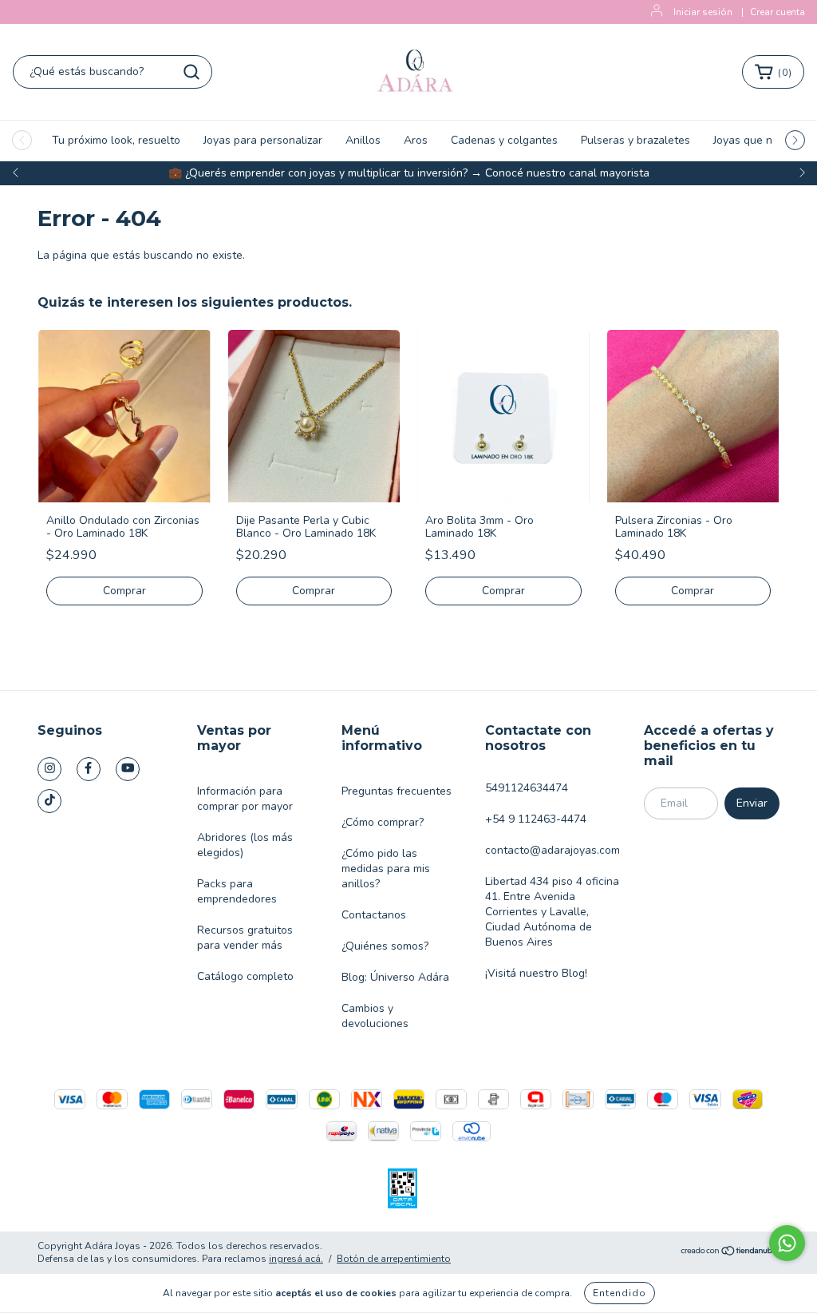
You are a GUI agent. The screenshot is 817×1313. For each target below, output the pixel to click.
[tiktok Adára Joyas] (49, 801)
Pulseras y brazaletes (635, 140)
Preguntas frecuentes (396, 791)
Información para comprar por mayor (245, 798)
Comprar (124, 590)
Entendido (619, 1293)
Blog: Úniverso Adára (395, 977)
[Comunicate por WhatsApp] (787, 1243)
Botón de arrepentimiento (394, 1258)
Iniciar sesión (702, 12)
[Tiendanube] (730, 1252)
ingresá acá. (296, 1258)
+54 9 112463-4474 (535, 819)
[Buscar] (191, 72)
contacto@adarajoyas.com (552, 850)
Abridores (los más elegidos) (245, 845)
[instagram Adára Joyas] (49, 769)
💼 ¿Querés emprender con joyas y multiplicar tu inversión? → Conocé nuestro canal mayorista (408, 172)
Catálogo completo (245, 976)
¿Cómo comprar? (382, 822)
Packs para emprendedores (237, 891)
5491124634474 (526, 787)
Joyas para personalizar (262, 140)
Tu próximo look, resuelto (116, 140)
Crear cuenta (777, 12)
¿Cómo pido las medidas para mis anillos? (385, 868)
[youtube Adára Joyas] (128, 769)
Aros (416, 140)
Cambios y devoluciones (374, 1016)
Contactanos (373, 914)
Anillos (363, 140)
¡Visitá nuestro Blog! (536, 973)
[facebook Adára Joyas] (89, 769)
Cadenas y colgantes (504, 140)
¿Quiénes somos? (384, 946)
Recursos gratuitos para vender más (245, 937)
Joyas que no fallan (762, 140)
